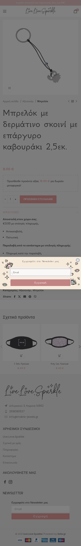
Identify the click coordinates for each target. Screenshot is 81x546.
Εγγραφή (40, 282)
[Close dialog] (77, 260)
